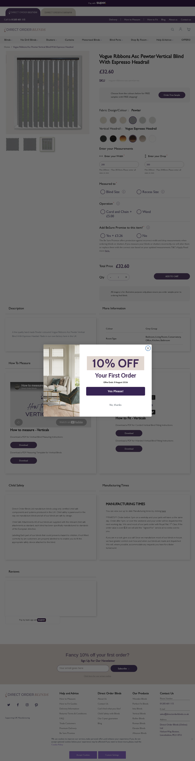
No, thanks (116, 405)
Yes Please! (116, 391)
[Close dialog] (148, 348)
